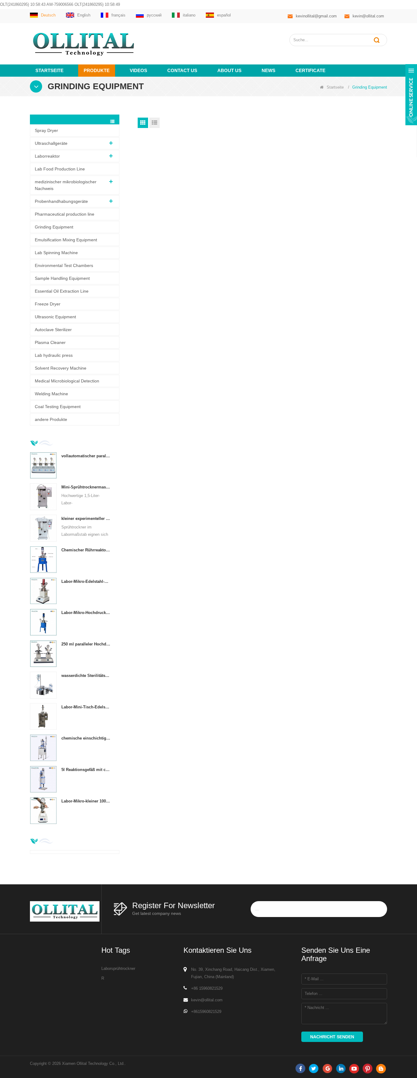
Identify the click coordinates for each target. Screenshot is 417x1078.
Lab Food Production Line (60, 168)
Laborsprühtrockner (118, 968)
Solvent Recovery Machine (60, 368)
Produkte (97, 70)
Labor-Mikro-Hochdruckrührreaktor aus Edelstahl (86, 612)
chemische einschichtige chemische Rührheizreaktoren (86, 738)
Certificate (310, 70)
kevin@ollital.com (368, 16)
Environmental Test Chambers (64, 265)
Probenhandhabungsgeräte (61, 201)
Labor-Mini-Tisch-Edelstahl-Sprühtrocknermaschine (86, 707)
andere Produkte (51, 419)
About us (229, 70)
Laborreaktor (47, 156)
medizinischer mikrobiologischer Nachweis (65, 185)
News (268, 70)
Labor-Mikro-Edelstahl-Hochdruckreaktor (86, 581)
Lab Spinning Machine (56, 252)
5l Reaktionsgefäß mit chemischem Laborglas (86, 769)
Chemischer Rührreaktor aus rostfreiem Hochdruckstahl (86, 550)
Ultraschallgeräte (51, 143)
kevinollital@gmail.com (316, 16)
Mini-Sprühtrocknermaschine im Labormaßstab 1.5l (86, 487)
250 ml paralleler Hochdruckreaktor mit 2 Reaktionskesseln (86, 644)
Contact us (182, 70)
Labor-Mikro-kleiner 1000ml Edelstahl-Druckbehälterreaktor (86, 801)
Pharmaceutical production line (64, 214)
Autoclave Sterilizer (53, 329)
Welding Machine (51, 393)
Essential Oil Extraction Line (62, 291)
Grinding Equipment (54, 227)
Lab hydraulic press (54, 355)
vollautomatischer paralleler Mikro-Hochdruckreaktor (86, 456)
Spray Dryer (46, 130)
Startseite (49, 70)
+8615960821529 (206, 1011)
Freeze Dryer (47, 303)
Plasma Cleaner (50, 342)
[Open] (411, 94)
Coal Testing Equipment (58, 406)
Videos (138, 70)
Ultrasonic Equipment (55, 316)
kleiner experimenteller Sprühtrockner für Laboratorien (86, 518)
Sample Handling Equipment (62, 278)
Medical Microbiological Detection (67, 380)
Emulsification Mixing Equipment (66, 239)
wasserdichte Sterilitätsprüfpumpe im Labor (86, 675)
